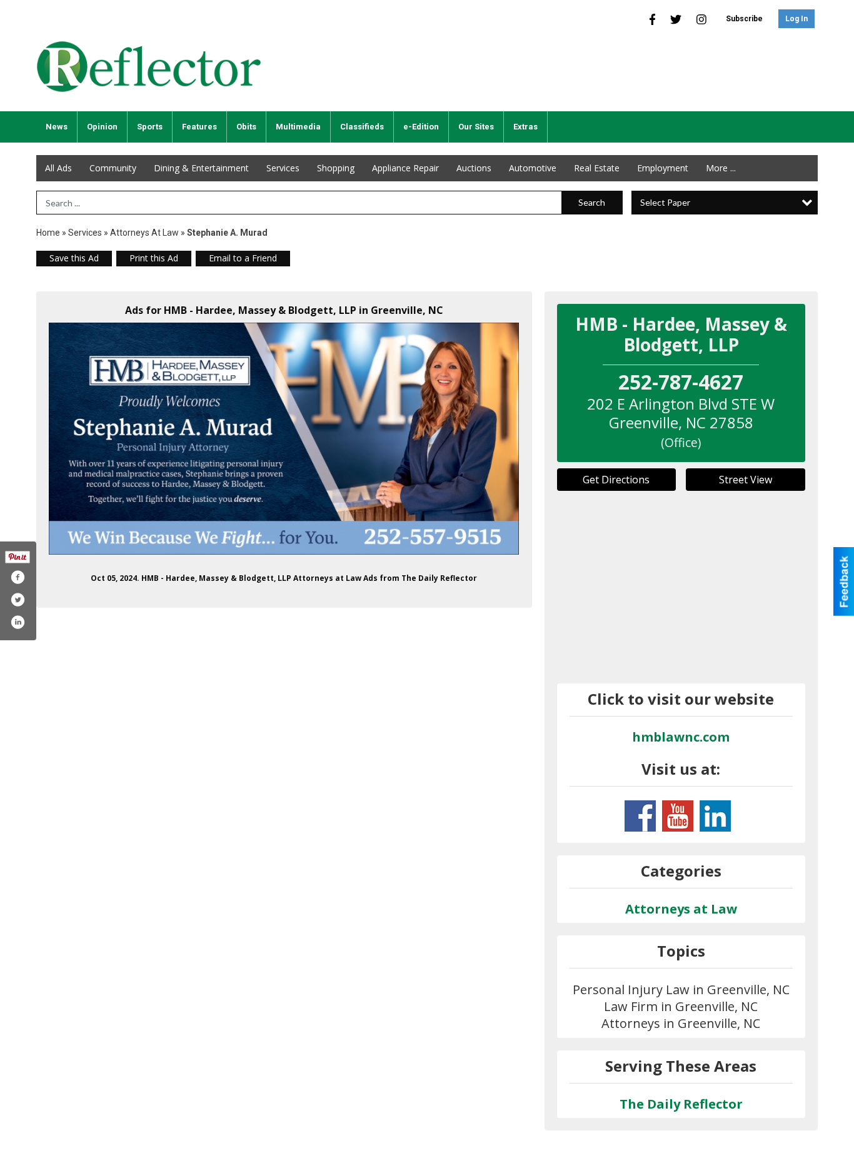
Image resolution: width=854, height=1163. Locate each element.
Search (591, 202)
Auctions (473, 168)
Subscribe (744, 18)
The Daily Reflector (681, 1103)
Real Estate (597, 168)
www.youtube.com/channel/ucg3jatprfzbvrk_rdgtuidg (677, 816)
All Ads (58, 168)
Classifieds (362, 126)
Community (112, 168)
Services (282, 168)
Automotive (532, 168)
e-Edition (421, 126)
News (57, 126)
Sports (150, 126)
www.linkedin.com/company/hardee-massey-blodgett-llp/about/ (715, 816)
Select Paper (665, 202)
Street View (745, 479)
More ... (721, 168)
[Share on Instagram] (17, 622)
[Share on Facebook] (17, 577)
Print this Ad (153, 258)
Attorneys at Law (144, 233)
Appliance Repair (405, 168)
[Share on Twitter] (17, 599)
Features (199, 126)
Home (48, 233)
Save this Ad (74, 258)
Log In (796, 18)
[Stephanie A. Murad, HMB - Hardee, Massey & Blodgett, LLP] (284, 439)
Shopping (335, 168)
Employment (662, 168)
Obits (246, 126)
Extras (525, 126)
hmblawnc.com (681, 737)
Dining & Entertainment (201, 168)
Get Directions (616, 479)
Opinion (102, 126)
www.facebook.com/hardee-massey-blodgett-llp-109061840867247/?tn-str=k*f (640, 816)
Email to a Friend (243, 258)
